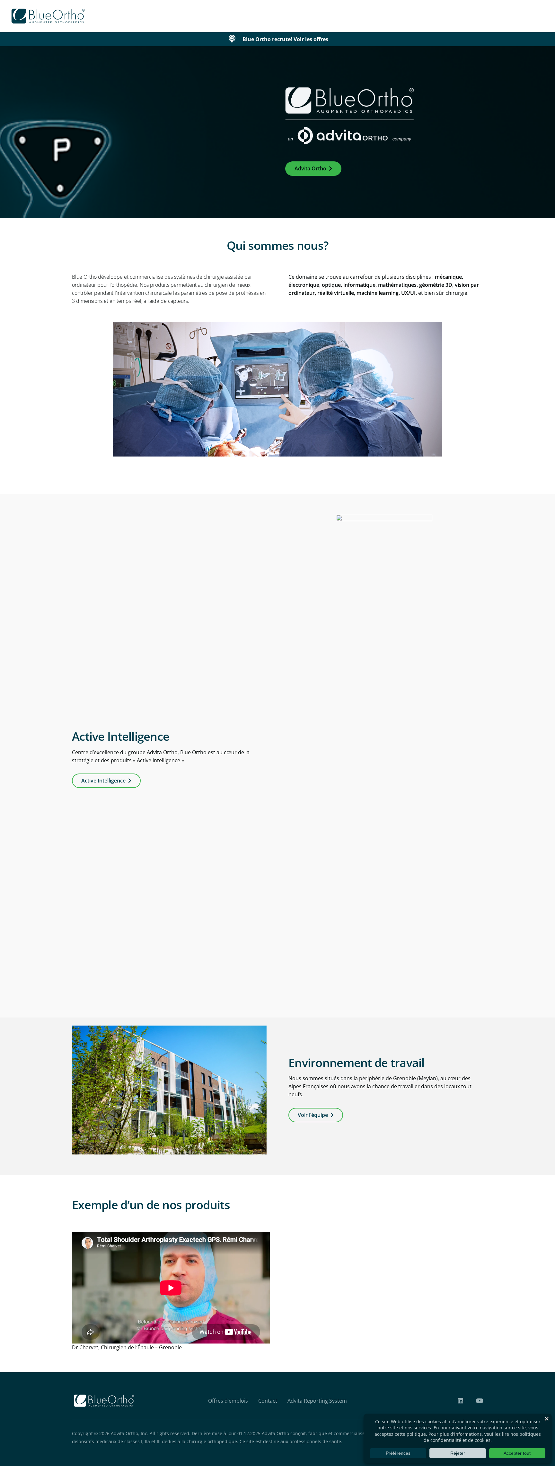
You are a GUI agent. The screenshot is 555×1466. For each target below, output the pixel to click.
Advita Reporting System (317, 1400)
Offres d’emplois (228, 1400)
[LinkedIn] (460, 1401)
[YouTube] (479, 1401)
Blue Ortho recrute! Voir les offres (285, 39)
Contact (267, 1400)
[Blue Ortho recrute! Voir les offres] (235, 39)
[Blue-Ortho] (48, 16)
